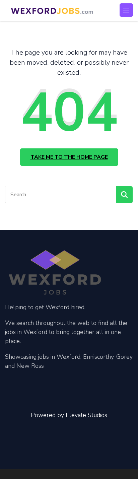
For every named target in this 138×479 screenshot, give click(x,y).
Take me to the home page (69, 157)
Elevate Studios (86, 415)
